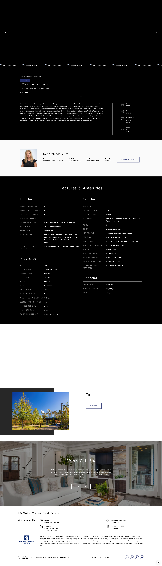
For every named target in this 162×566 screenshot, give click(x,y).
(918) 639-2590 (116, 528)
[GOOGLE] (142, 557)
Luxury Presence (62, 557)
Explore (93, 406)
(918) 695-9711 (75, 160)
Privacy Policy (110, 557)
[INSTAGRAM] (132, 557)
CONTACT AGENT (128, 160)
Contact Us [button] (81, 486)
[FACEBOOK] (127, 557)
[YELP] (137, 557)
